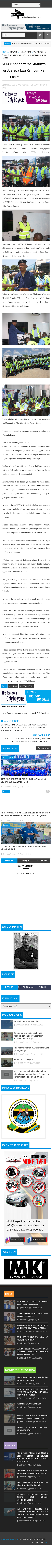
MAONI (42, 987)
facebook (42, 860)
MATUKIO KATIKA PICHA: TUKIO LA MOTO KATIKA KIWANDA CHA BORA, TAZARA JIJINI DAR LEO (32, 1392)
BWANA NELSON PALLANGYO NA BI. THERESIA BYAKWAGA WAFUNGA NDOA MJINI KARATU (32, 1352)
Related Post (10, 748)
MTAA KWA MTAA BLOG (10, 1539)
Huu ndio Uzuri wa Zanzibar (26, 1021)
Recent (9, 987)
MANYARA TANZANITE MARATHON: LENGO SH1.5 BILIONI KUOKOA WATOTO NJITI (23, 780)
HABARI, (36, 85)
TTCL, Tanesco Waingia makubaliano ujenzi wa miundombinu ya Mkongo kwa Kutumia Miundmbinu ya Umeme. (32, 1074)
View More (45, 748)
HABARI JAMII (25, 52)
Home (5, 52)
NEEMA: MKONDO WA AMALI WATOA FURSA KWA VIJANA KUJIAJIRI (23, 848)
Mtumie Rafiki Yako (12, 706)
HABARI (13, 52)
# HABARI (13, 686)
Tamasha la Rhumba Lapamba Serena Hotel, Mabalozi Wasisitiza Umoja (32, 1497)
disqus (25, 860)
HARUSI (9, 1294)
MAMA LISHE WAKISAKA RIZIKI (29, 1404)
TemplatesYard (27, 1535)
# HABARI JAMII (26, 686)
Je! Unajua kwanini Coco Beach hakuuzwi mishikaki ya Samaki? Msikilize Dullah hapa (28, 1036)
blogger (9, 860)
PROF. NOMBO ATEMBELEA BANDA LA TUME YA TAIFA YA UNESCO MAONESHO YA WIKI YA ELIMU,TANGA (25, 814)
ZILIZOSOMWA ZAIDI (26, 988)
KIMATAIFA (10, 1445)
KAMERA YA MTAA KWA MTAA (20, 1369)
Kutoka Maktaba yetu (24, 1059)
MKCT (47, 1542)
